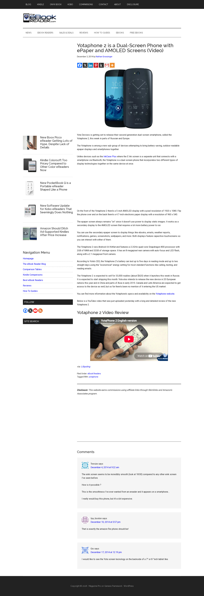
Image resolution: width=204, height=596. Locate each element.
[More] (112, 65)
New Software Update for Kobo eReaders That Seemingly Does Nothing (56, 209)
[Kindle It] (101, 65)
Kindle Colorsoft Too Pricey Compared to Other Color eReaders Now (54, 165)
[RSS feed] (40, 310)
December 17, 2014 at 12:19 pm (106, 552)
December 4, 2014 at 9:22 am (105, 467)
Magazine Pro (95, 586)
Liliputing (85, 366)
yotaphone (93, 377)
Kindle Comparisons (32, 274)
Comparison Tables (32, 269)
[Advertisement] (129, 188)
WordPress (129, 586)
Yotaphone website (165, 293)
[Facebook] (79, 65)
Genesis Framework (113, 586)
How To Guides (30, 291)
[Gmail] (106, 65)
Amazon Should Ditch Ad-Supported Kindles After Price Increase (54, 232)
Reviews (27, 285)
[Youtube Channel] (35, 310)
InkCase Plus (110, 156)
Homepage (28, 258)
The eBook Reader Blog (34, 264)
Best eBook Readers (33, 280)
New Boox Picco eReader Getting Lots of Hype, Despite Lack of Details (56, 142)
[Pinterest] (96, 65)
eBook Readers (94, 373)
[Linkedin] (90, 65)
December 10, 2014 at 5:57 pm (105, 522)
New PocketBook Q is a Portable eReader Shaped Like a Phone (55, 186)
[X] (85, 65)
